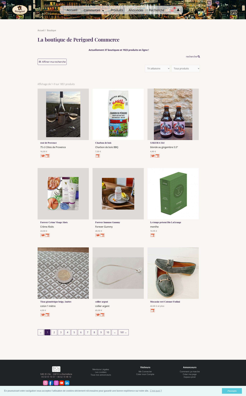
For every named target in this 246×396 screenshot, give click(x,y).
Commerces (93, 10)
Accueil (72, 10)
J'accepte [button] (232, 391)
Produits (117, 10)
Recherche (156, 10)
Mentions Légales (101, 369)
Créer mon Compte (145, 374)
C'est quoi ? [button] (156, 391)
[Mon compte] (178, 10)
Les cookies (100, 372)
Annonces (136, 10)
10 (107, 332)
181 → (123, 332)
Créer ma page (190, 374)
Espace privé (190, 377)
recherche (192, 56)
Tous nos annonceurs (101, 375)
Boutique (51, 30)
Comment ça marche (190, 371)
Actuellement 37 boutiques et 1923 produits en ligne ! (119, 50)
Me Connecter (145, 371)
